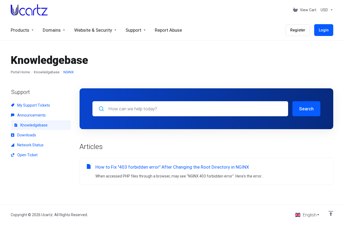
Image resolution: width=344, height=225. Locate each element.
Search (306, 108)
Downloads (26, 135)
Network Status (30, 145)
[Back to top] (331, 213)
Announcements (31, 115)
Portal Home (20, 72)
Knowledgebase (46, 72)
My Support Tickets (33, 105)
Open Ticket (27, 155)
